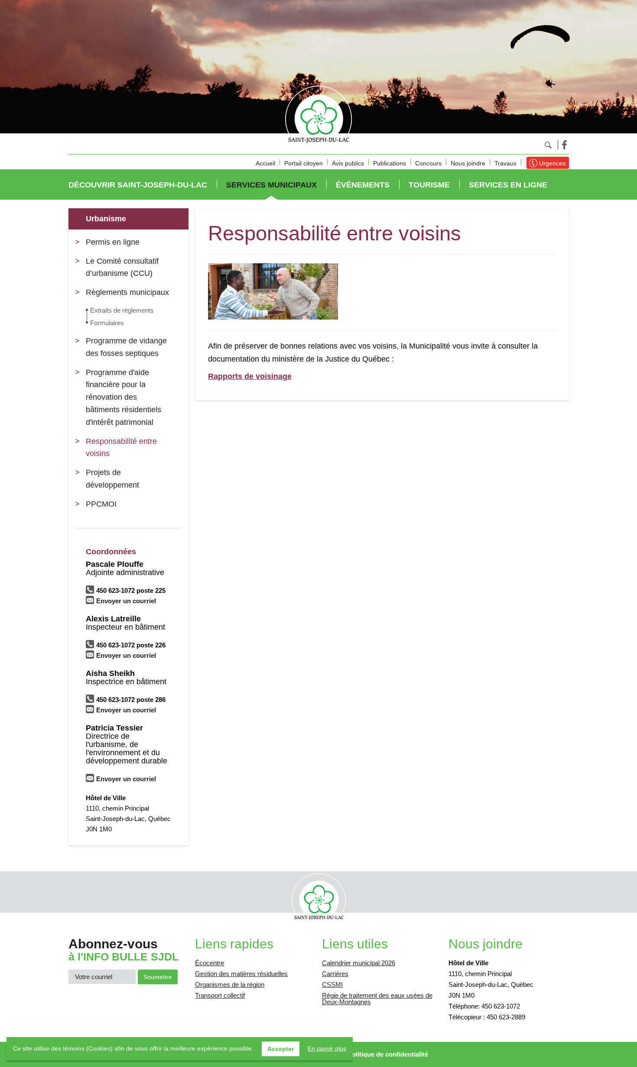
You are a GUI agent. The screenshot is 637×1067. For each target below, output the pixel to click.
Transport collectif (220, 995)
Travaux (505, 163)
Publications (389, 163)
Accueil (265, 163)
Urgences (552, 163)
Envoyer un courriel (126, 601)
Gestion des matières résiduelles (241, 973)
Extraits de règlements (122, 310)
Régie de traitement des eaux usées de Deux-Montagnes (377, 999)
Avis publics (348, 163)
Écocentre (209, 963)
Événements (363, 185)
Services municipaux (271, 185)
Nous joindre (468, 163)
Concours (428, 163)
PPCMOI (101, 504)
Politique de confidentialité (388, 1054)
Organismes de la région (229, 984)
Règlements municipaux (127, 292)
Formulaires (107, 323)
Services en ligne (508, 185)
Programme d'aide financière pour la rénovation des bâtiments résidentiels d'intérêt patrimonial (123, 397)
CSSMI (332, 984)
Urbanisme (106, 218)
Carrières (335, 973)
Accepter (280, 1048)
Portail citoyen (303, 163)
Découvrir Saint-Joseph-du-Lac (137, 185)
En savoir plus (327, 1048)
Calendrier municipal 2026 (358, 963)
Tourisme (429, 185)
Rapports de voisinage (250, 376)
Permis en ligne (113, 242)
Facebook (564, 144)
